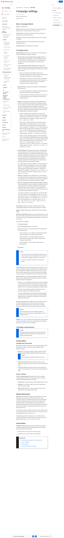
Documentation (19, 7)
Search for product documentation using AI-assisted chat (6, 28)
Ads (3, 90)
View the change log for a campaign (28, 446)
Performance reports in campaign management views (6, 97)
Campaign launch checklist (7, 82)
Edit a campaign (24, 444)
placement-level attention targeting (32, 419)
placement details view (29, 413)
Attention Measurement (57, 22)
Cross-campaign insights (6, 93)
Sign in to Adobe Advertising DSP (5, 21)
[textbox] (6, 11)
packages (24, 319)
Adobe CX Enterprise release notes (5, 140)
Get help (3, 136)
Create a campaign (25, 442)
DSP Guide (32, 7)
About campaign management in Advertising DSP (31, 440)
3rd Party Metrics (56, 20)
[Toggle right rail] (52, 5)
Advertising (26, 7)
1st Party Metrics (56, 25)
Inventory (4, 120)
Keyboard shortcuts (6, 105)
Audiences (4, 117)
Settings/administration (6, 130)
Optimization (4, 115)
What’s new (4, 18)
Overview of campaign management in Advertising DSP (7, 36)
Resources (4, 127)
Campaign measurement (57, 17)
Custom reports (5, 122)
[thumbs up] (33, 536)
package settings (23, 322)
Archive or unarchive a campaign (7, 65)
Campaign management (4, 32)
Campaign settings (7, 72)
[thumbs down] (36, 536)
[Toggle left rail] (11, 5)
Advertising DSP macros (6, 102)
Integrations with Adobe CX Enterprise (6, 134)
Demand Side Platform (23, 16)
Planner (3, 125)
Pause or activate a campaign (7, 61)
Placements (5, 87)
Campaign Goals (55, 15)
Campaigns (5, 39)
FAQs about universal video (6, 112)
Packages (4, 85)
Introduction (4, 24)
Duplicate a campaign (6, 53)
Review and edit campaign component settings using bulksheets (7, 76)
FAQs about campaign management (7, 108)
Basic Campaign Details (57, 12)
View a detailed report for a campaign (6, 57)
